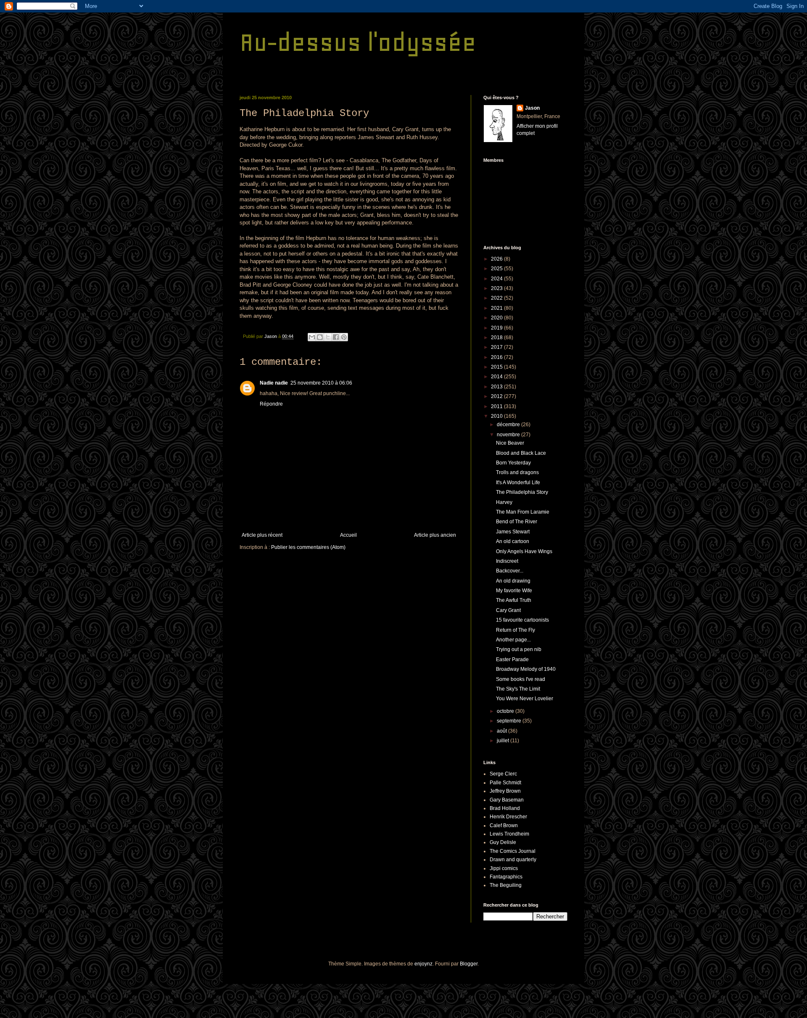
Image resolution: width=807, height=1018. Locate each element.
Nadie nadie (274, 383)
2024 (497, 279)
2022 (497, 298)
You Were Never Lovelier (524, 699)
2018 (497, 337)
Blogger (468, 964)
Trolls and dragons (517, 472)
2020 (497, 318)
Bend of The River (516, 522)
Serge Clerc (503, 774)
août (502, 731)
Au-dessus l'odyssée (358, 42)
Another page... (513, 640)
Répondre (271, 404)
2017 (497, 347)
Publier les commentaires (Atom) (308, 547)
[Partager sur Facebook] (336, 337)
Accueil (348, 535)
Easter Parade (512, 659)
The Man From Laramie (522, 512)
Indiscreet (507, 561)
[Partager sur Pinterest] (344, 337)
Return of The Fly (515, 630)
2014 (497, 377)
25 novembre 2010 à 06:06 (321, 383)
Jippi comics (504, 868)
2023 (497, 288)
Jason (532, 108)
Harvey (504, 502)
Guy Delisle (503, 842)
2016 (497, 357)
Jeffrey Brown (505, 791)
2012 (497, 396)
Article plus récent (262, 535)
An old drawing (513, 581)
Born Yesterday (513, 463)
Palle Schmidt (505, 783)
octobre (506, 711)
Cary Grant (508, 610)
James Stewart (513, 532)
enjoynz (423, 964)
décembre (509, 424)
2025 (497, 269)
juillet (503, 741)
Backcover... (509, 571)
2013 (497, 387)
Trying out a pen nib (518, 649)
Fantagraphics (506, 877)
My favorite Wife (514, 590)
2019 (497, 328)
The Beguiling (506, 885)
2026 (497, 259)
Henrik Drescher (508, 817)
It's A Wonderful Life (518, 482)
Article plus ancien (435, 535)
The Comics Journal (512, 851)
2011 (497, 406)
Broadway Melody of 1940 (526, 669)
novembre (509, 435)
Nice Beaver (510, 443)
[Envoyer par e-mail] (312, 337)
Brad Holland (505, 808)
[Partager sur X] (328, 337)
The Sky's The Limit (518, 689)
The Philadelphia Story (522, 492)
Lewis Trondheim (509, 834)
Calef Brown (504, 825)
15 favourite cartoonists (522, 620)
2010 (497, 416)
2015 (497, 367)
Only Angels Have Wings (524, 551)
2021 (497, 308)
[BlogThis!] (320, 337)
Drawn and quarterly (513, 859)
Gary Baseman (507, 800)
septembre (509, 721)
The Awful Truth (513, 600)
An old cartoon (512, 541)
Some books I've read (520, 679)
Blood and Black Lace (521, 453)
